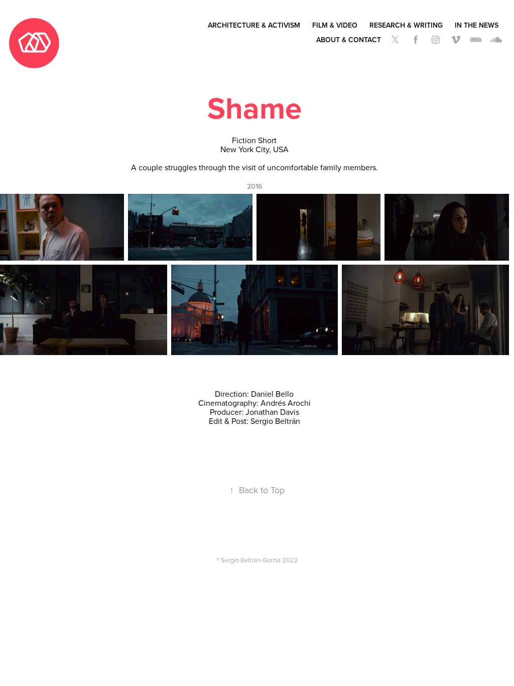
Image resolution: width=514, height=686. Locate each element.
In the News (476, 25)
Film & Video (334, 25)
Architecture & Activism (254, 25)
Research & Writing (406, 25)
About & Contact (348, 40)
